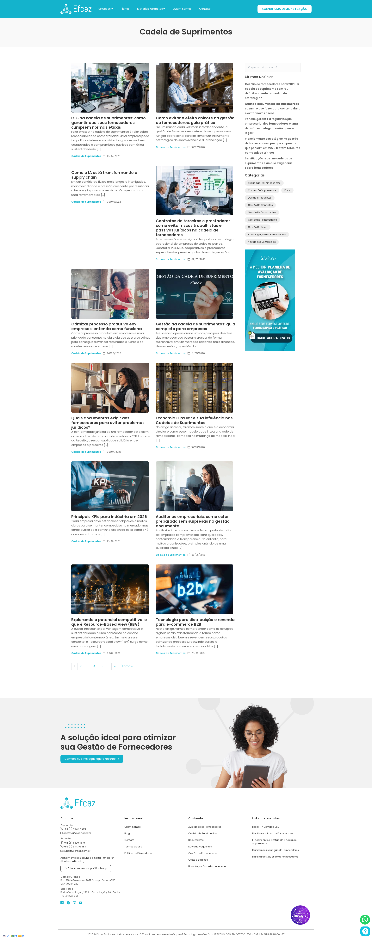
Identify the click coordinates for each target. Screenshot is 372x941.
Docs (287, 190)
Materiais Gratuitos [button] (150, 9)
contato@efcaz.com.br (77, 833)
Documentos (196, 840)
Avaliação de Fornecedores (264, 183)
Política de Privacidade (138, 853)
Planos (125, 9)
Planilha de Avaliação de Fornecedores (275, 850)
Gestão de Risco (257, 227)
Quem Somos (182, 9)
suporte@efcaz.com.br (76, 850)
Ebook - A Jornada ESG (266, 826)
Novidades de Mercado (262, 241)
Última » (127, 666)
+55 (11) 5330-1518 (74, 842)
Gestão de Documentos (262, 212)
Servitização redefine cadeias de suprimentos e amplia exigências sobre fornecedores (268, 163)
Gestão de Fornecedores (262, 219)
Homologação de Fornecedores (267, 234)
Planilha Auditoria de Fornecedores (273, 833)
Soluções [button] (104, 9)
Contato (205, 9)
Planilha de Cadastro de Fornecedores (275, 856)
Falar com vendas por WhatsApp (87, 868)
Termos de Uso (133, 846)
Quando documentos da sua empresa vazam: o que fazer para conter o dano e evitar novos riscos (273, 108)
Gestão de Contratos (260, 205)
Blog (127, 833)
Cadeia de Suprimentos (86, 156)
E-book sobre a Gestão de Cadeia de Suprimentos (274, 841)
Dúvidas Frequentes (259, 197)
